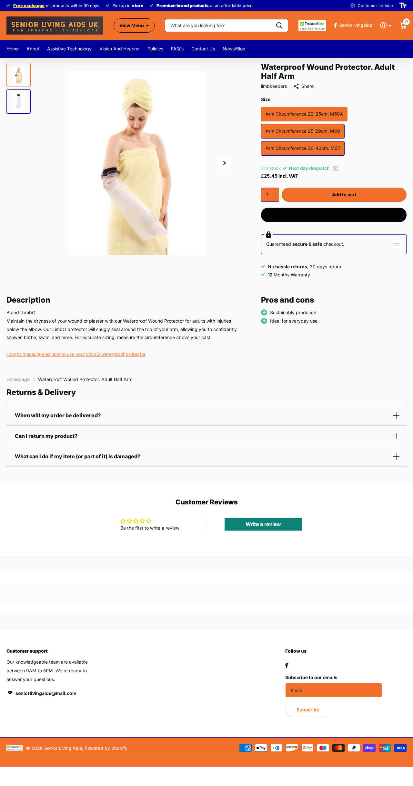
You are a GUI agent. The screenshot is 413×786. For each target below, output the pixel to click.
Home (12, 48)
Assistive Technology (69, 48)
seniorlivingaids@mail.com (45, 693)
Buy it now (334, 214)
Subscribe (308, 709)
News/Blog (234, 48)
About (32, 48)
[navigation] (18, 75)
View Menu (132, 25)
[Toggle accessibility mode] (403, 5)
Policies (155, 48)
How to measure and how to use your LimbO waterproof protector (76, 354)
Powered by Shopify (106, 748)
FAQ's (177, 48)
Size (265, 99)
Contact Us (203, 48)
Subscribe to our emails (311, 677)
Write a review (263, 524)
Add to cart (344, 194)
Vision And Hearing (119, 48)
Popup (335, 168)
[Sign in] (386, 25)
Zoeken (279, 25)
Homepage (18, 379)
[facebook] (286, 665)
